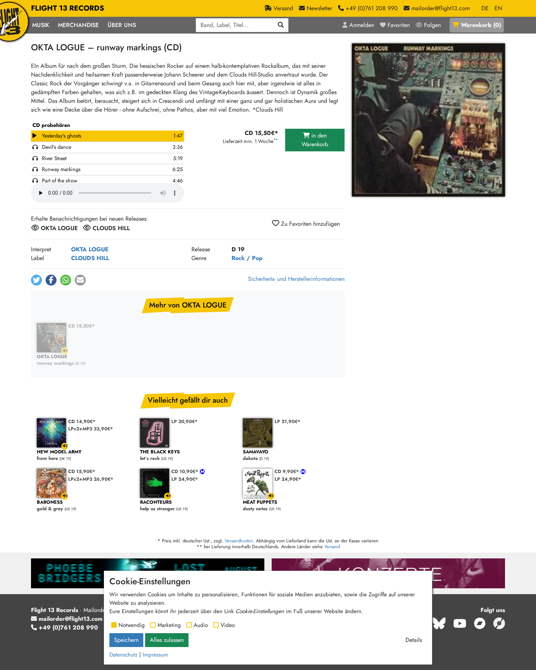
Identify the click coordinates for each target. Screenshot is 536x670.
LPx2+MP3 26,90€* (90, 479)
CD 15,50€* (81, 325)
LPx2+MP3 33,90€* (90, 428)
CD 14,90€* (82, 421)
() (481, 25)
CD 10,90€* (185, 471)
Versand (332, 546)
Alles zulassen (167, 640)
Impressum (155, 655)
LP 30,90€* (184, 421)
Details (413, 640)
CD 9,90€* (287, 471)
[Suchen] (280, 25)
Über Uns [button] (122, 25)
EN (498, 8)
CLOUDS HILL (90, 258)
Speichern (126, 640)
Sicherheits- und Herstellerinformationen (296, 279)
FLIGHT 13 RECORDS (67, 8)
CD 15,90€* (81, 471)
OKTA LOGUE (90, 249)
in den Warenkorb (315, 139)
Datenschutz (123, 655)
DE (485, 8)
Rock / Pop (247, 258)
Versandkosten (239, 540)
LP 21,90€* (287, 421)
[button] (36, 280)
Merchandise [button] (78, 25)
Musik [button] (40, 25)
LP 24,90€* (184, 479)
